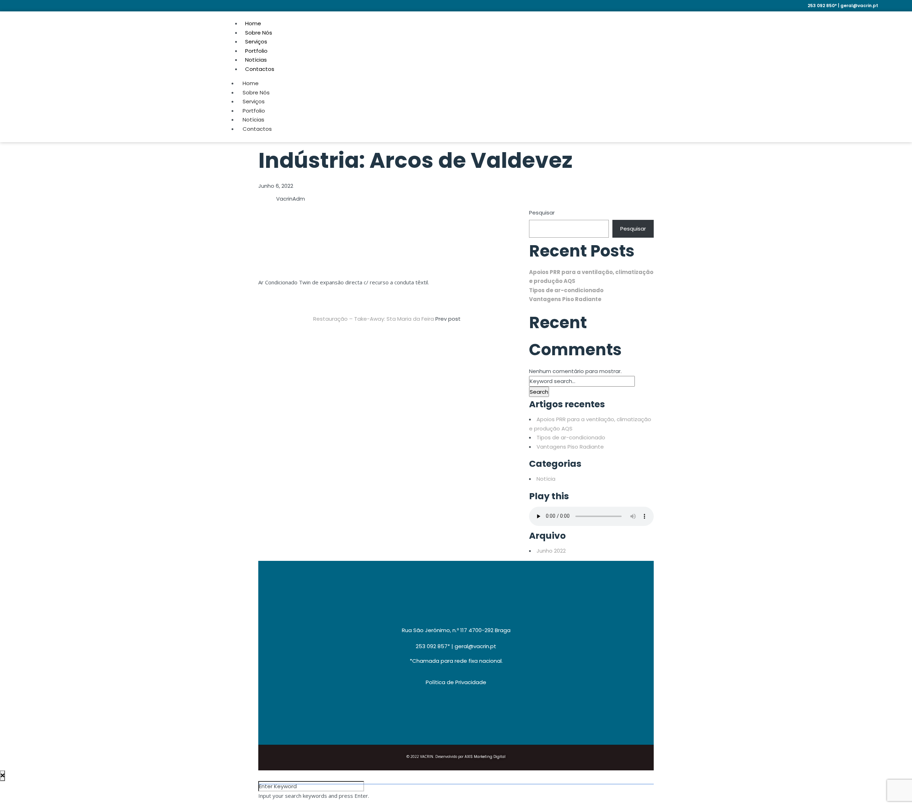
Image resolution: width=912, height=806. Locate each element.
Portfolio (254, 110)
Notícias (253, 119)
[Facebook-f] (875, 27)
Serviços (254, 101)
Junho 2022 (551, 550)
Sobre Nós (256, 92)
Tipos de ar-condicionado (566, 290)
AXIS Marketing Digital (485, 756)
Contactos (259, 69)
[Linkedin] (856, 27)
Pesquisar (542, 212)
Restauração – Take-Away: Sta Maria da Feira (374, 318)
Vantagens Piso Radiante (565, 299)
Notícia (546, 478)
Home (251, 83)
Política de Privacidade (456, 682)
